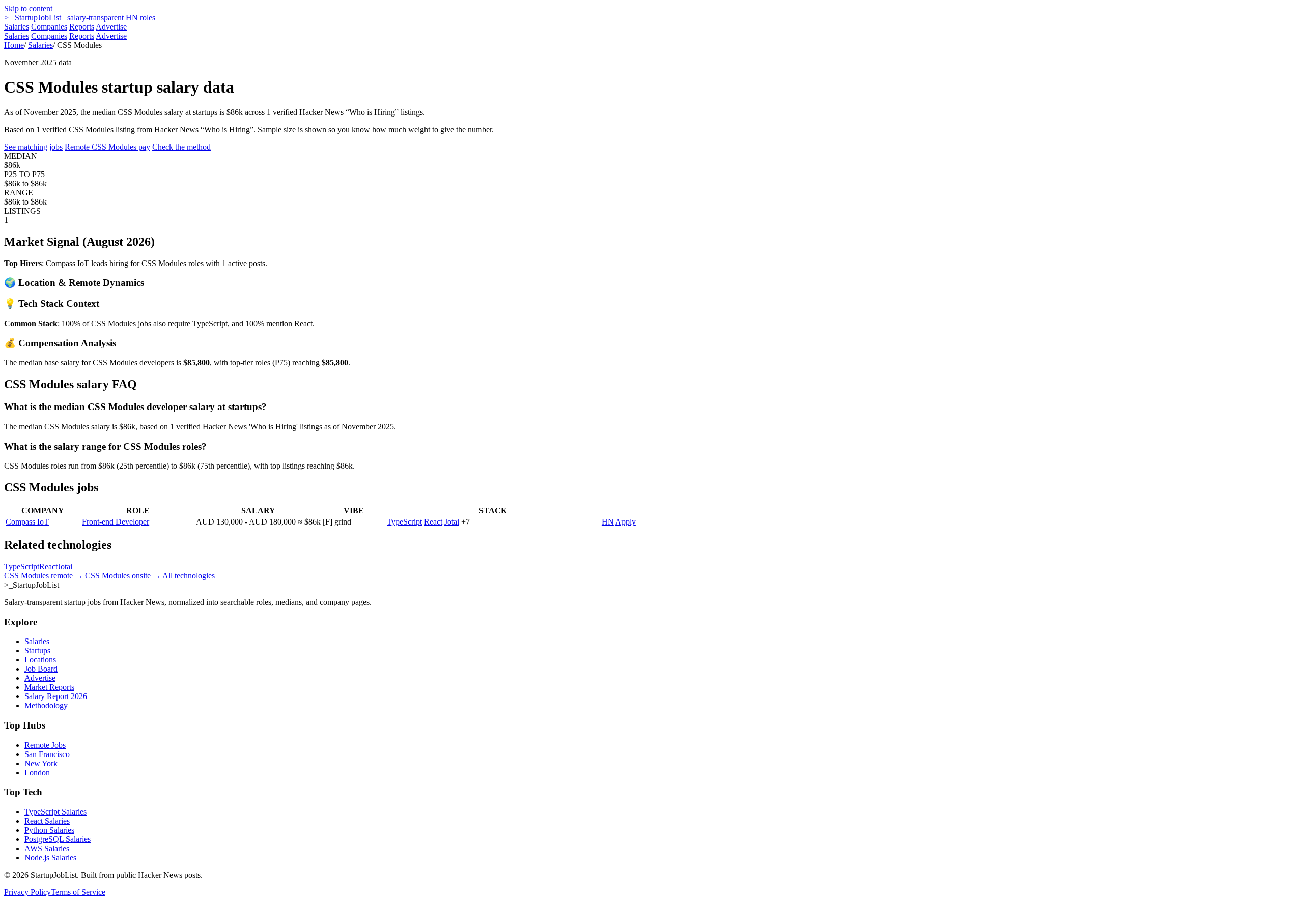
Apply (625, 521)
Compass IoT (27, 521)
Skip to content (28, 8)
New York (41, 763)
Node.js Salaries (50, 857)
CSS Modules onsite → (123, 575)
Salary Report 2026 (55, 696)
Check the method (181, 146)
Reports (81, 26)
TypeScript (404, 521)
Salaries (16, 26)
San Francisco (47, 754)
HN (608, 521)
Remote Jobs (45, 745)
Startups (37, 650)
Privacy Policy (27, 892)
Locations (40, 659)
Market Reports (49, 687)
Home (14, 45)
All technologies (188, 575)
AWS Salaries (46, 848)
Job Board (41, 668)
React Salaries (47, 821)
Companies (49, 26)
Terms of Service (78, 892)
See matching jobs (33, 146)
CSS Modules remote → (43, 575)
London (37, 772)
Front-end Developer (115, 521)
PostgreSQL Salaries (57, 839)
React (433, 521)
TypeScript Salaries (55, 811)
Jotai (451, 521)
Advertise (111, 26)
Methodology (46, 705)
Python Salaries (49, 830)
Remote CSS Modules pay (107, 146)
